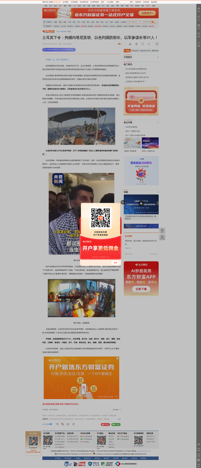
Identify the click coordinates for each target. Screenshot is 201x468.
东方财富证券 (84, 2)
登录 (131, 2)
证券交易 (146, 2)
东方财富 (65, 2)
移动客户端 (56, 2)
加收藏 (51, 2)
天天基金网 (74, 2)
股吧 (117, 2)
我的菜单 (138, 2)
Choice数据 (110, 2)
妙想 (102, 2)
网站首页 (45, 2)
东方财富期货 (94, 2)
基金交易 (154, 2)
